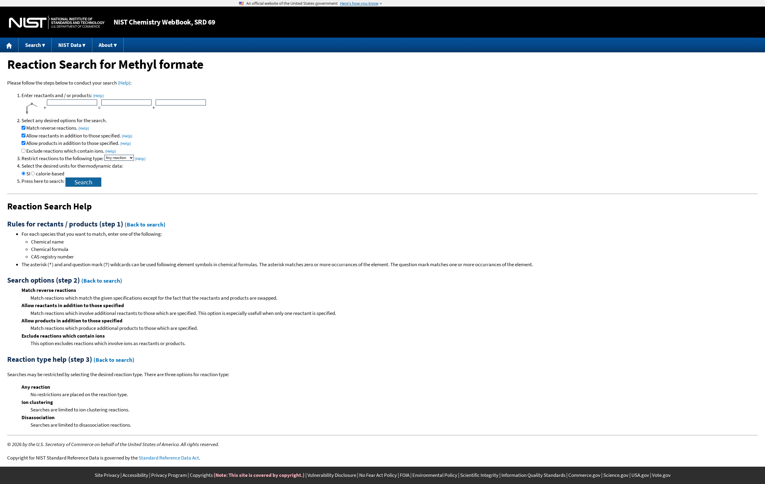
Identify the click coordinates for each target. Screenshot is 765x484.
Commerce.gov (584, 475)
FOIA (404, 475)
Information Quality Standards (533, 475)
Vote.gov (661, 475)
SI (28, 173)
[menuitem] (9, 45)
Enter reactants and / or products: (63, 95)
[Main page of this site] (9, 45)
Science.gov (615, 475)
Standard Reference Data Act (169, 457)
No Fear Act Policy (378, 475)
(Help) (124, 82)
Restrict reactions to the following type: (63, 158)
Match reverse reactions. (57, 128)
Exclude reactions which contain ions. (71, 151)
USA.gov (640, 475)
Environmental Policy (434, 475)
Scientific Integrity (479, 475)
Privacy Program (169, 475)
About (106, 45)
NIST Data (69, 45)
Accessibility (135, 475)
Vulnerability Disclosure (331, 475)
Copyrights (201, 475)
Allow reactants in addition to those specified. (79, 135)
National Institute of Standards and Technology (57, 22)
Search (33, 45)
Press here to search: (43, 181)
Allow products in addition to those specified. (78, 143)
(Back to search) (145, 224)
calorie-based (50, 173)
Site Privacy (107, 475)
